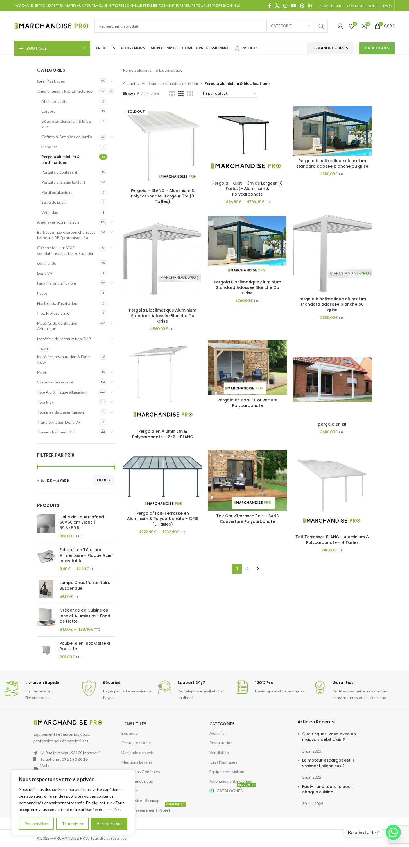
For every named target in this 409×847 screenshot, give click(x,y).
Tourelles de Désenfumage (61, 412)
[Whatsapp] (393, 832)
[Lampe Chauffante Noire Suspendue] (46, 589)
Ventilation (219, 752)
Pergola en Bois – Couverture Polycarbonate (247, 402)
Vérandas (49, 212)
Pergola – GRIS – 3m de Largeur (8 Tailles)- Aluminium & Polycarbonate (247, 188)
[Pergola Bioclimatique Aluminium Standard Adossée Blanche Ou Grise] (162, 259)
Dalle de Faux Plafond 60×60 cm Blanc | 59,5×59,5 (82, 522)
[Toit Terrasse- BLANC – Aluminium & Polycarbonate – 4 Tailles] (332, 491)
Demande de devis (137, 752)
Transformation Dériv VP (59, 422)
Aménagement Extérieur (231, 781)
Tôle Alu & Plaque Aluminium (62, 392)
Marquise (49, 146)
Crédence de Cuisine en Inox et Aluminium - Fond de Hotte (85, 616)
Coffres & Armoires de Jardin (66, 136)
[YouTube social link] (293, 5)
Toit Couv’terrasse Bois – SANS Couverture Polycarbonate (247, 518)
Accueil (129, 83)
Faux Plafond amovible (56, 283)
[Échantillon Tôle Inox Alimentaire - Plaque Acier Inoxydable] (46, 559)
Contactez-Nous (136, 742)
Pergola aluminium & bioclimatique (60, 159)
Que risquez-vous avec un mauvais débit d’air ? (329, 736)
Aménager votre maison (58, 222)
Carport (48, 111)
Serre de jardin (54, 202)
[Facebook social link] (269, 5)
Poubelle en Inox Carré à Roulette (85, 646)
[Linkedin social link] (310, 5)
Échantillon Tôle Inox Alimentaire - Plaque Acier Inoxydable (86, 555)
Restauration (220, 742)
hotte (42, 293)
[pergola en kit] (332, 379)
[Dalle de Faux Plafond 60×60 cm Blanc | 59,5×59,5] (46, 526)
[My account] (340, 26)
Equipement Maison (226, 771)
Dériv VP (45, 273)
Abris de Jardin (54, 101)
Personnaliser (36, 823)
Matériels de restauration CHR (64, 338)
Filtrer (103, 480)
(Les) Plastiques (51, 81)
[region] (73, 803)
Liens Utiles (133, 723)
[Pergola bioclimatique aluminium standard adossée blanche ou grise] (332, 254)
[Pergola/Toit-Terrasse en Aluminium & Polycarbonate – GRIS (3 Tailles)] (162, 479)
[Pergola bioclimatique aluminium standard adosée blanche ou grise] (332, 131)
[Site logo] (51, 25)
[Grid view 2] (172, 93)
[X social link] (277, 5)
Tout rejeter (72, 823)
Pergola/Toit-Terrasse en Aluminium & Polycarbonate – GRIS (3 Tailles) (162, 518)
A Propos (129, 790)
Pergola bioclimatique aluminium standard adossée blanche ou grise (332, 304)
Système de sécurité (55, 382)
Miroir (42, 372)
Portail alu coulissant (59, 172)
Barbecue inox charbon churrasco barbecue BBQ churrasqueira (66, 235)
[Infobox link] (39, 690)
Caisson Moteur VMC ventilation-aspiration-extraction (65, 250)
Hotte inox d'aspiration (57, 303)
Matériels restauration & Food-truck (64, 359)
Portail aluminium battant (63, 182)
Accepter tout (109, 823)
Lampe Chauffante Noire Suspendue (85, 585)
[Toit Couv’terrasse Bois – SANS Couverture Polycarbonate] (247, 480)
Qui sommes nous (137, 781)
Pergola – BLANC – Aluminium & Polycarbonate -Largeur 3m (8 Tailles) (163, 196)
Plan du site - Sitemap (140, 800)
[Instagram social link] (285, 5)
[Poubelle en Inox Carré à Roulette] (46, 650)
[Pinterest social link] (302, 5)
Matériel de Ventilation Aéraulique (57, 326)
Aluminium (218, 733)
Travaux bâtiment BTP (57, 432)
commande (46, 263)
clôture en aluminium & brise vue (66, 124)
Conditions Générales (140, 771)
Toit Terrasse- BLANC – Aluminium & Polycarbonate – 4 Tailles (332, 539)
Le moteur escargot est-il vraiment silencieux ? (328, 763)
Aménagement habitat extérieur (65, 91)
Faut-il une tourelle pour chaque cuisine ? (327, 789)
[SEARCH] (321, 26)
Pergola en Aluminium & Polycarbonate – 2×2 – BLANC (162, 434)
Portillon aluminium (57, 192)
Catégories (221, 723)
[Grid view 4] (190, 93)
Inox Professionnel (53, 313)
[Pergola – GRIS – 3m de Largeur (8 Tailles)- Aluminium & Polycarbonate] (247, 142)
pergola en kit (332, 424)
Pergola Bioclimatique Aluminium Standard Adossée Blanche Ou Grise (162, 315)
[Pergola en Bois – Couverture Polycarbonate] (247, 367)
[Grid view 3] (181, 93)
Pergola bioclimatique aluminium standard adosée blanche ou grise (332, 163)
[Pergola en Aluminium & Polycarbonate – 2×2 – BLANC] (162, 383)
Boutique (129, 733)
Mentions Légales (137, 762)
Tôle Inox (45, 402)
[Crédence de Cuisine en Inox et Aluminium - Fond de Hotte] (46, 620)
